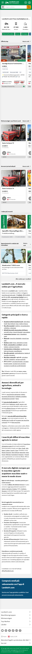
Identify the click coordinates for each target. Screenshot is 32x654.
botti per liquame (8, 351)
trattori (23, 394)
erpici (18, 334)
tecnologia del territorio (8, 396)
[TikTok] (13, 630)
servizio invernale (20, 359)
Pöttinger (8, 454)
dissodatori (23, 334)
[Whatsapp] (16, 630)
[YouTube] (2, 630)
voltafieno (7, 328)
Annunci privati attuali (8, 166)
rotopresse (13, 328)
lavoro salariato (6, 410)
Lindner (8, 450)
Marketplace (25, 34)
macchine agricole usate (8, 295)
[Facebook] (9, 630)
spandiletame (18, 351)
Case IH (12, 450)
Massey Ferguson (6, 452)
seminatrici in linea (22, 342)
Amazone (20, 454)
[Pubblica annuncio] (25, 2)
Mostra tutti (26, 41)
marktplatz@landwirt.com (18, 652)
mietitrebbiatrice (19, 353)
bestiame (12, 404)
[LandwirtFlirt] (20, 630)
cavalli (17, 404)
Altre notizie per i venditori (23, 279)
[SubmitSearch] (29, 7)
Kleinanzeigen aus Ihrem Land (11, 121)
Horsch (27, 454)
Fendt (5, 324)
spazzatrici (12, 359)
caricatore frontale (17, 361)
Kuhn (27, 452)
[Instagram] (6, 630)
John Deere (27, 321)
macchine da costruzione (13, 394)
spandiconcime (25, 349)
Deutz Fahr (22, 452)
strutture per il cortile (7, 420)
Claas (17, 324)
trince (14, 342)
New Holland (11, 324)
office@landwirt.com (8, 571)
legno (17, 398)
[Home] (12, 2)
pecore (22, 404)
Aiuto (4, 636)
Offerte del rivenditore (8, 34)
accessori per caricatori (19, 363)
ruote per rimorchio (14, 347)
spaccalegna (26, 332)
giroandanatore (25, 326)
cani (25, 404)
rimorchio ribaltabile (15, 338)
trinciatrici (12, 355)
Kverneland (14, 454)
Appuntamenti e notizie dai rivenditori (10, 244)
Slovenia (4, 491)
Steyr (20, 448)
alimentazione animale (8, 398)
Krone (3, 454)
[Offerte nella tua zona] (3, 7)
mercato (14, 301)
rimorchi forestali (17, 332)
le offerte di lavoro (10, 408)
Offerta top (4, 41)
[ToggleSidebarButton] (2, 2)
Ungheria (23, 489)
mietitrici (17, 326)
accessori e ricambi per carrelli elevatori (15, 366)
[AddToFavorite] (23, 47)
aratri (5, 336)
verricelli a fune (8, 332)
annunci (18, 34)
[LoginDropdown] (29, 2)
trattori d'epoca (23, 324)
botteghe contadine (21, 396)
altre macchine (16, 422)
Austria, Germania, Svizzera (9, 489)
